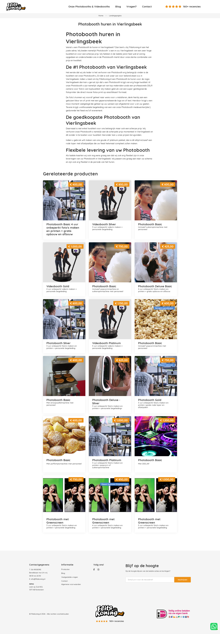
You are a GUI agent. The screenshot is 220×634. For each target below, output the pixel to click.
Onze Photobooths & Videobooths (89, 6)
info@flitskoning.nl (38, 579)
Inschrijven (182, 580)
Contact (147, 6)
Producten (65, 569)
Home (101, 16)
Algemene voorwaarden (71, 584)
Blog (118, 6)
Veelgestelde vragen (69, 577)
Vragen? (131, 6)
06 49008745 (36, 569)
